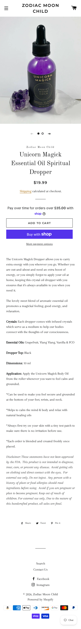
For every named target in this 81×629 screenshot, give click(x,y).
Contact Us (40, 569)
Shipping (25, 191)
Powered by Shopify (40, 599)
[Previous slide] (31, 133)
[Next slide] (49, 133)
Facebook (42, 579)
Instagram (43, 585)
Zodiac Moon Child (40, 8)
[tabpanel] (40, 70)
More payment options (39, 243)
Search (40, 563)
